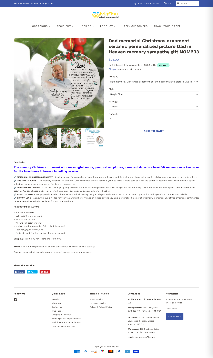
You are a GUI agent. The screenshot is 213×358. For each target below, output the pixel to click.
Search (55, 299)
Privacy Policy (96, 299)
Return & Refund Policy (101, 307)
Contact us (57, 307)
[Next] (101, 140)
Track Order (57, 311)
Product (113, 76)
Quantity (113, 114)
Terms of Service (98, 303)
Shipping (113, 69)
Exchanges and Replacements (66, 318)
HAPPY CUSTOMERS (135, 26)
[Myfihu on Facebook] (15, 300)
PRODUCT (107, 26)
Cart (170, 3)
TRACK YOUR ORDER (167, 26)
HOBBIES (86, 26)
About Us (56, 303)
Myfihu (115, 346)
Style (111, 89)
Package (113, 101)
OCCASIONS (40, 26)
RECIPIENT (64, 26)
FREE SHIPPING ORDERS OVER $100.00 (33, 3)
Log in (136, 3)
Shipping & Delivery (61, 314)
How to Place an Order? (63, 326)
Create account (152, 3)
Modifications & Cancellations (66, 322)
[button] (106, 162)
